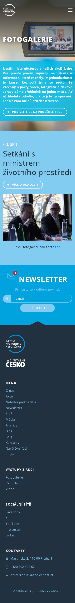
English (11, 454)
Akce (9, 396)
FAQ (9, 437)
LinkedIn (12, 535)
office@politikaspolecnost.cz (32, 575)
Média (10, 419)
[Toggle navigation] (70, 10)
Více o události (25, 184)
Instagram (13, 529)
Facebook (13, 512)
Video (10, 489)
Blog (9, 431)
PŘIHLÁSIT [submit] (37, 308)
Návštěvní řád (16, 448)
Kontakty (12, 443)
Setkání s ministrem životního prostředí (37, 162)
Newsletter (14, 408)
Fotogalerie (28, 39)
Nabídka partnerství (21, 402)
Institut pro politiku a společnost (42, 591)
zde (57, 247)
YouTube (12, 524)
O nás (10, 390)
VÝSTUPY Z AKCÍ (20, 470)
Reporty (12, 483)
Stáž (9, 414)
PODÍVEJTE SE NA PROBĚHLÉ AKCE (37, 112)
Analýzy (11, 425)
